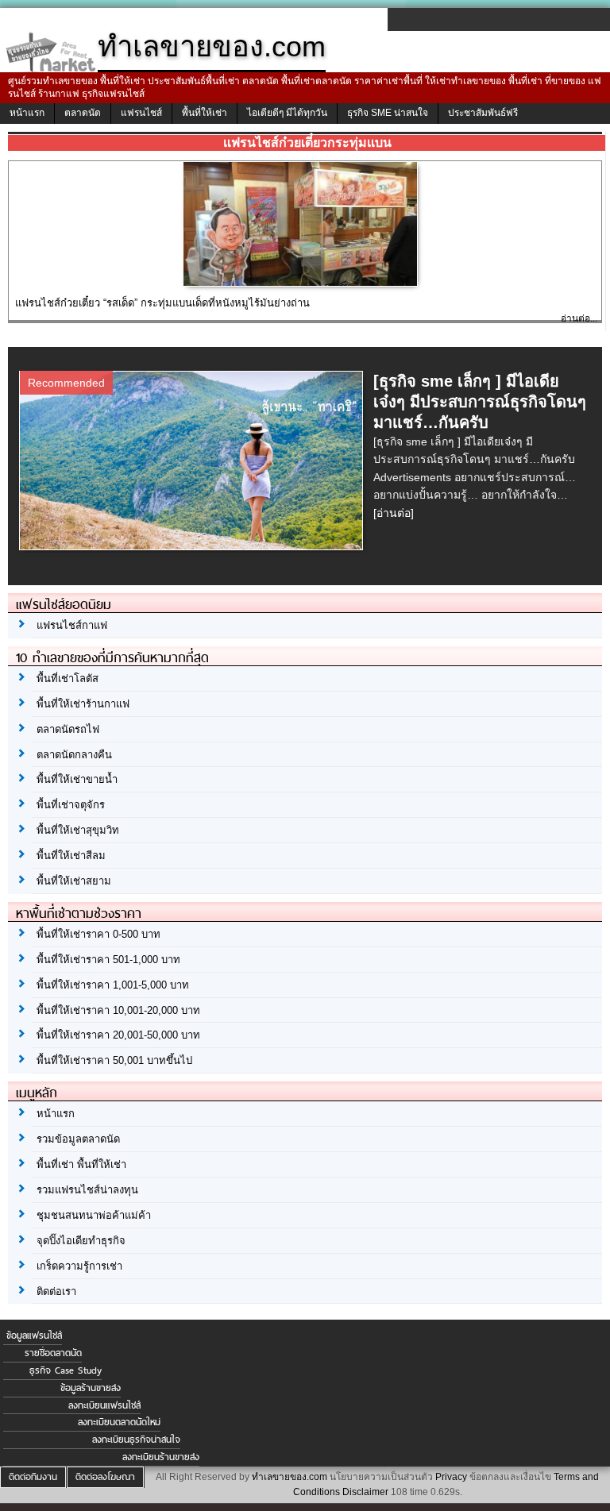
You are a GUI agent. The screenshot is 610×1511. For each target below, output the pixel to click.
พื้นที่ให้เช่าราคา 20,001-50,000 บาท (118, 1035)
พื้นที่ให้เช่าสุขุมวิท (78, 830)
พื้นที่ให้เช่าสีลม (71, 856)
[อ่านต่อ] (393, 513)
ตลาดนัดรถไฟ (68, 729)
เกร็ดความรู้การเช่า (79, 1266)
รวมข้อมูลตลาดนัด (78, 1139)
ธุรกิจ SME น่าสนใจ (387, 112)
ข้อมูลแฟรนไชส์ (34, 1335)
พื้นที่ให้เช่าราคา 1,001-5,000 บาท (113, 985)
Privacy (451, 1476)
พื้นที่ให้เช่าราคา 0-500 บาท (98, 934)
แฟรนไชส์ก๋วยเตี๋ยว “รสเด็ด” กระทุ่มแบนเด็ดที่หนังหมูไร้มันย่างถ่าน (162, 303)
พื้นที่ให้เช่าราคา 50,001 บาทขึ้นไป (114, 1060)
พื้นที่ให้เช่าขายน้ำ (77, 779)
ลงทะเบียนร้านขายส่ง (160, 1457)
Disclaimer (365, 1492)
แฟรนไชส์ (141, 112)
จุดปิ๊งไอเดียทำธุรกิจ (81, 1241)
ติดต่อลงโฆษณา (105, 1477)
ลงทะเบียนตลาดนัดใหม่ (119, 1422)
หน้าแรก (27, 112)
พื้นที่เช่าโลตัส (67, 678)
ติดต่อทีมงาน (33, 1477)
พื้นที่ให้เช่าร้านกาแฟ (83, 704)
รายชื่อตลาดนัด (53, 1353)
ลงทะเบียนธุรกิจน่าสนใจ (136, 1439)
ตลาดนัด (82, 112)
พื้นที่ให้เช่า (204, 112)
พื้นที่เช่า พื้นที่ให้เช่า (81, 1164)
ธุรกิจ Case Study (65, 1370)
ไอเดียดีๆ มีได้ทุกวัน (287, 112)
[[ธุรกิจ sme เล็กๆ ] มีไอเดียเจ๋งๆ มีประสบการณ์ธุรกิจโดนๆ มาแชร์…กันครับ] (193, 545)
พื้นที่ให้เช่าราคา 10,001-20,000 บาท (118, 1010)
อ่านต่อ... (579, 318)
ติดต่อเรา (56, 1291)
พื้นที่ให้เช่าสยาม (74, 881)
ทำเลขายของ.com (289, 1476)
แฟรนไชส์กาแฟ (72, 625)
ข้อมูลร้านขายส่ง (90, 1388)
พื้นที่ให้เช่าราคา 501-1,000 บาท (108, 960)
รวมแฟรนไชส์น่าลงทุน (87, 1190)
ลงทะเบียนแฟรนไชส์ (104, 1405)
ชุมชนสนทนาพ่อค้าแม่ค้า (94, 1215)
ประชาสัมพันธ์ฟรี (483, 112)
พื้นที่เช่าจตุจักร (71, 805)
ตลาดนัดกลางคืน (74, 755)
